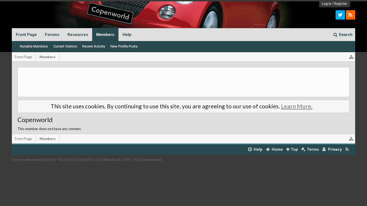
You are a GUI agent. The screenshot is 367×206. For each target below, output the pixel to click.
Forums (52, 34)
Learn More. (296, 106)
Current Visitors (65, 46)
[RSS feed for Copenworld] (347, 149)
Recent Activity (93, 46)
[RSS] (350, 15)
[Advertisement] (183, 82)
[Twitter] (340, 15)
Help (127, 34)
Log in (326, 3)
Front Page (26, 34)
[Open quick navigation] (351, 56)
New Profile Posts (124, 46)
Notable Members (34, 46)
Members (105, 34)
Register (340, 3)
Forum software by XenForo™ (57, 159)
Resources (77, 34)
